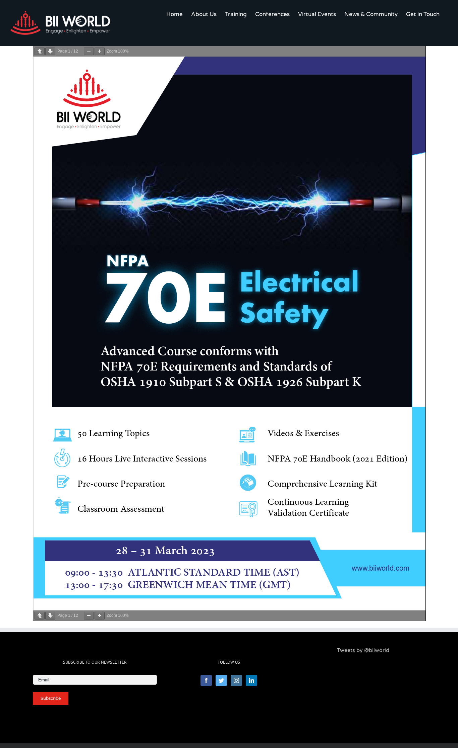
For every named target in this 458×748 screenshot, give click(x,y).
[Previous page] (40, 51)
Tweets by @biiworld (363, 650)
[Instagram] (236, 680)
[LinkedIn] (251, 680)
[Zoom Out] (89, 51)
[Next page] (50, 51)
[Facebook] (206, 680)
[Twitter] (221, 680)
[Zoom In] (100, 51)
